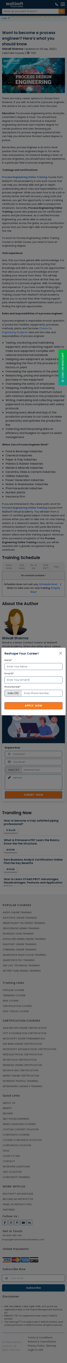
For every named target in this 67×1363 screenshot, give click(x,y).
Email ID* (9, 673)
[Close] (61, 653)
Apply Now (33, 706)
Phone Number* (12, 686)
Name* (8, 660)
